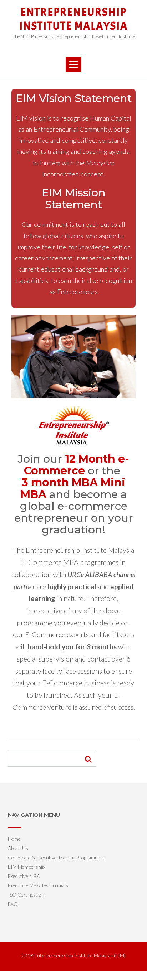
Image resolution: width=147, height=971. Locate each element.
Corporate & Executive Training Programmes (56, 857)
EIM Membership (26, 867)
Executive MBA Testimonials (38, 885)
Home (14, 839)
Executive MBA (24, 876)
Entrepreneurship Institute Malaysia (73, 19)
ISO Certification (26, 895)
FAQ (13, 904)
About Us (18, 848)
